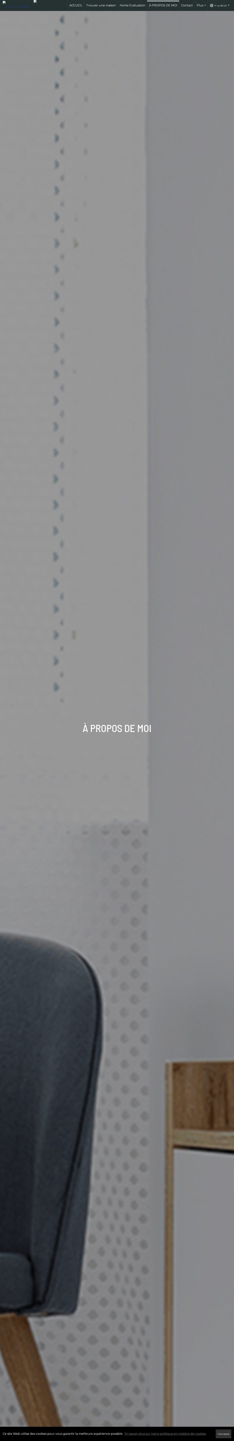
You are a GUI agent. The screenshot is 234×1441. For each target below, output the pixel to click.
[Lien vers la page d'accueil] (18, 5)
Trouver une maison (101, 5)
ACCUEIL (75, 5)
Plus (202, 7)
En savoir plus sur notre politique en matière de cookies (165, 1434)
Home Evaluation (132, 5)
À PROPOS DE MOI (163, 5)
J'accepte (223, 1433)
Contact (187, 5)
